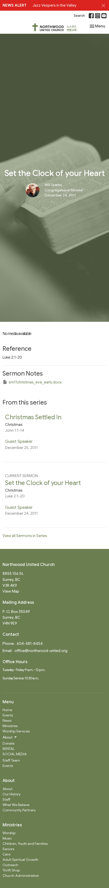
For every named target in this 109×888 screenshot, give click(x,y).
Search (79, 15)
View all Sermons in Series (25, 535)
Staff (6, 799)
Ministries (10, 726)
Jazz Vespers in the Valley (54, 5)
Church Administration (21, 875)
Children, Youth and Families (25, 843)
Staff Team (11, 760)
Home (7, 710)
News (7, 720)
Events (8, 715)
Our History (12, 794)
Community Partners (19, 810)
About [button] (7, 737)
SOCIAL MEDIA (15, 754)
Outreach (10, 865)
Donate (8, 743)
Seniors (8, 849)
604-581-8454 (30, 643)
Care (6, 854)
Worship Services (16, 731)
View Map (11, 591)
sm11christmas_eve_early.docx (35, 382)
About (7, 788)
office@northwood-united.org (40, 650)
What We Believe (16, 804)
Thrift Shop (11, 870)
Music (7, 838)
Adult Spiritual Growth (20, 859)
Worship (9, 833)
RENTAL (9, 748)
